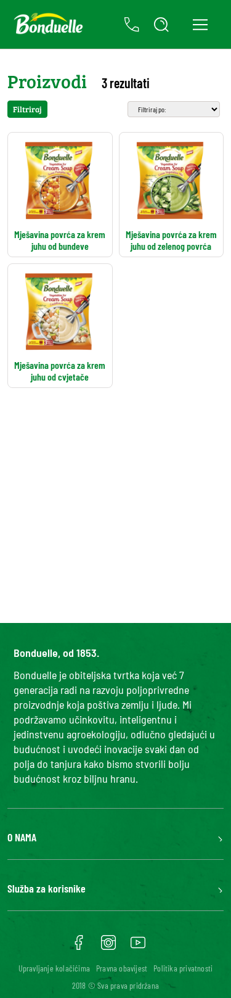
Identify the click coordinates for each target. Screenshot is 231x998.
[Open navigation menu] (199, 24)
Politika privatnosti (183, 968)
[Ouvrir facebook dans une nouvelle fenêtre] (78, 946)
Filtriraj (27, 109)
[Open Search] (161, 24)
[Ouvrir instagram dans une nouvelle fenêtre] (108, 946)
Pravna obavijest (121, 968)
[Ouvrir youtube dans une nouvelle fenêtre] (138, 946)
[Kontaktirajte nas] (131, 24)
